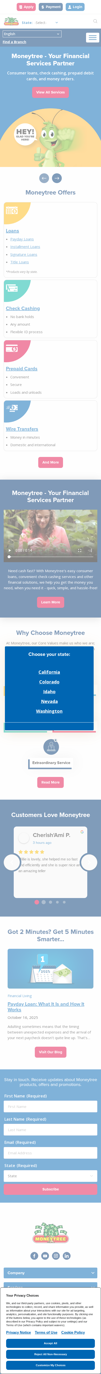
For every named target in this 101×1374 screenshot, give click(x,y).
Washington (49, 711)
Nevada (49, 701)
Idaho (49, 691)
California (49, 672)
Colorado (49, 682)
